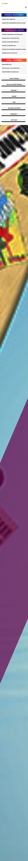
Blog (14, 102)
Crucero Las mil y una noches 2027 (10, 38)
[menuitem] (9, 3)
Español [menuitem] (6, 3)
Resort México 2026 (6, 64)
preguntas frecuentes (14, 108)
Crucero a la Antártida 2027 (9, 45)
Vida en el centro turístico (14, 84)
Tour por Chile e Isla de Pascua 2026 (10, 68)
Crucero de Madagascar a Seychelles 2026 (12, 34)
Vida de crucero (14, 78)
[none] (9, 3)
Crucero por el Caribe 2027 (8, 19)
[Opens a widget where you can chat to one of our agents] (23, 858)
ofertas (14, 96)
